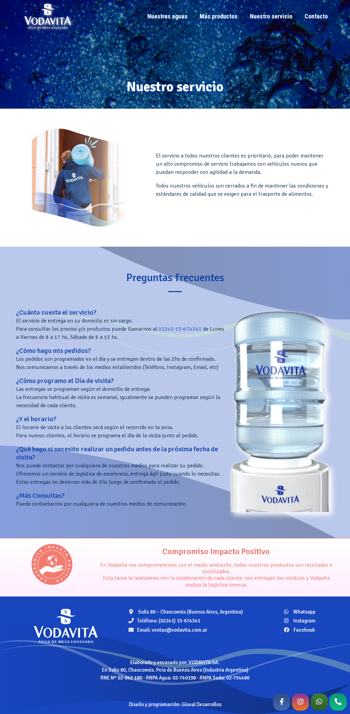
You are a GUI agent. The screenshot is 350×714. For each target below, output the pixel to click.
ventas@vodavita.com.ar (179, 630)
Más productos (219, 16)
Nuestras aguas (167, 16)
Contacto (316, 16)
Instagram (303, 621)
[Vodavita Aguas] (65, 626)
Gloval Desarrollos (201, 704)
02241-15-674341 (180, 329)
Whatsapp (303, 612)
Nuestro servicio (271, 16)
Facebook (304, 630)
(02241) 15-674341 (179, 621)
